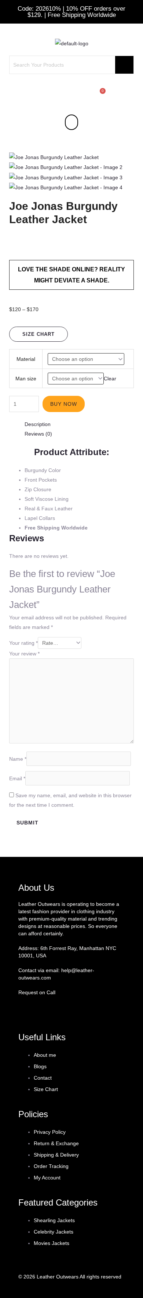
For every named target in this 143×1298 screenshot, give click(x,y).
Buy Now (63, 404)
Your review (24, 654)
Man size (25, 378)
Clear (110, 378)
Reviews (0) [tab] (38, 434)
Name (17, 758)
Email (17, 778)
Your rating (23, 643)
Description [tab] (38, 424)
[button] (71, 122)
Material (25, 359)
